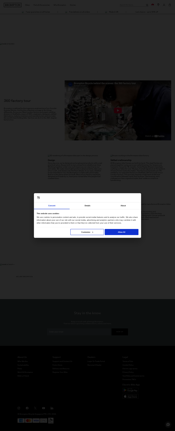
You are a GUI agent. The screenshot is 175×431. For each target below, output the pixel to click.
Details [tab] (87, 206)
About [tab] (123, 206)
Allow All (121, 232)
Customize (85, 232)
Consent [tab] (51, 206)
